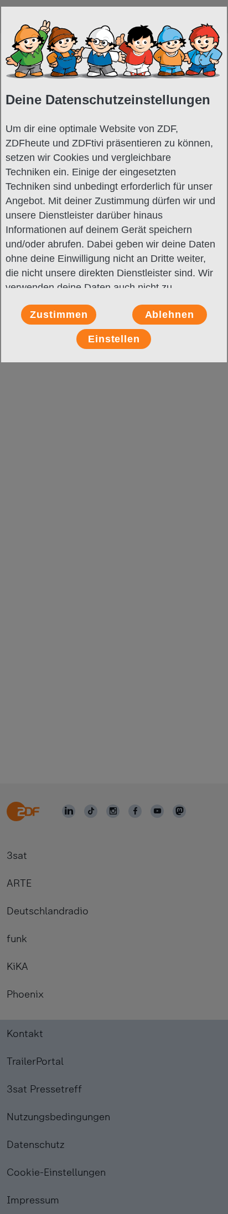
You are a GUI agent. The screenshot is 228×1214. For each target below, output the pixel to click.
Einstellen (114, 339)
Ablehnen (169, 314)
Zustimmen (58, 314)
